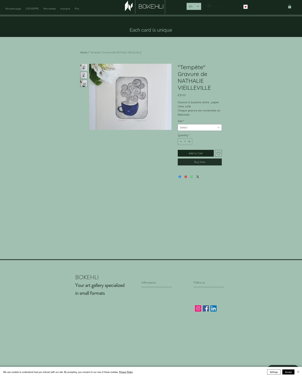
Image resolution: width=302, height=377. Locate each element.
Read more (183, 114)
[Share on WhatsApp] (192, 177)
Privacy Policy (150, 312)
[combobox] (200, 127)
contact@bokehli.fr (112, 353)
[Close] (298, 371)
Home (83, 52)
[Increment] (189, 141)
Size (181, 121)
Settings (274, 372)
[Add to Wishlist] (218, 153)
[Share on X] (198, 177)
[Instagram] (198, 308)
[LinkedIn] (213, 308)
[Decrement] (180, 141)
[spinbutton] (185, 141)
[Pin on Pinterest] (186, 177)
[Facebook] (206, 308)
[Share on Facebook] (180, 177)
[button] (289, 6)
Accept (288, 372)
